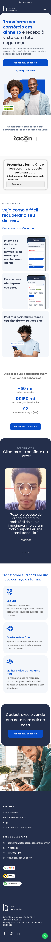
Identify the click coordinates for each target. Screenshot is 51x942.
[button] (45, 9)
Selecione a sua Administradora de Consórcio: (25, 178)
